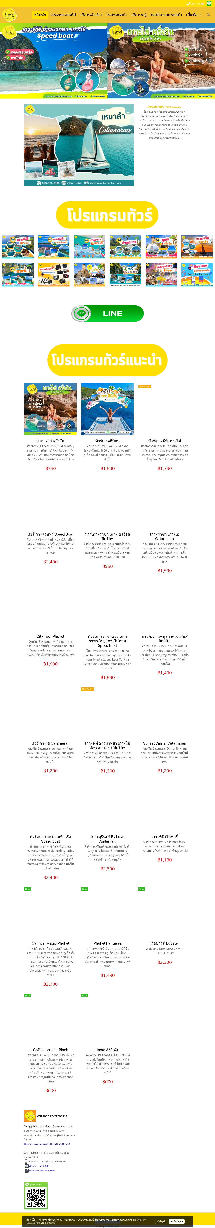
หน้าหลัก (40, 15)
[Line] (107, 313)
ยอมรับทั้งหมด (177, 1221)
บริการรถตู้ (139, 15)
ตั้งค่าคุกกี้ (161, 1221)
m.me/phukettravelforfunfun (42, 1170)
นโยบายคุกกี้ (50, 1223)
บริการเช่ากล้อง (91, 15)
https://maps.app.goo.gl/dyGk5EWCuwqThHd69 (47, 1144)
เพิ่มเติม (192, 15)
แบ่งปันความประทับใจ (166, 15)
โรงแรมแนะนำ (117, 15)
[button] (208, 14)
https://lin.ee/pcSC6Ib (38, 1166)
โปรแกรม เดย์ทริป (63, 15)
